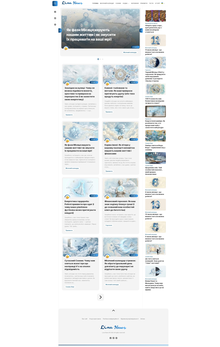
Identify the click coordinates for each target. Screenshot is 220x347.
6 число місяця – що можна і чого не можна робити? (154, 194)
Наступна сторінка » (100, 297)
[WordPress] (55, 18)
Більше (134, 47)
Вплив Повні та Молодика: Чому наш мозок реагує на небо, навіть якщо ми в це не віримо (154, 285)
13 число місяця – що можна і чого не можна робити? (154, 216)
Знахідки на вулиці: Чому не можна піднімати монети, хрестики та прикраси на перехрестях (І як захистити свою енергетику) (80, 94)
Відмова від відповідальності (130, 319)
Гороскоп (109, 225)
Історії (157, 3)
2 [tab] (100, 59)
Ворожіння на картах (151, 23)
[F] (55, 12)
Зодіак (125, 3)
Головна (95, 3)
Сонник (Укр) (70, 287)
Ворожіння (135, 3)
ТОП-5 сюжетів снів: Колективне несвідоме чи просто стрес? (154, 101)
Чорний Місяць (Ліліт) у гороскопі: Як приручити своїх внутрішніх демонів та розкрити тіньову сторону (155, 76)
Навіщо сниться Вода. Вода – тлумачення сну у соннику (155, 148)
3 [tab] (102, 59)
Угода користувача (95, 319)
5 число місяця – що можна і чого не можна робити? (154, 239)
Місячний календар (107, 3)
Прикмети (143, 3)
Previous (60, 30)
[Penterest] (55, 24)
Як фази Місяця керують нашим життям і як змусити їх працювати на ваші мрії (85, 10)
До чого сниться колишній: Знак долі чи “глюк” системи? (154, 261)
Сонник (118, 3)
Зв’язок (142, 319)
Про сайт (84, 319)
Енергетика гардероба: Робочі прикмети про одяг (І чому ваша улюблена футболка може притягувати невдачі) (80, 207)
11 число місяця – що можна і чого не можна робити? (154, 52)
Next (141, 30)
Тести (151, 3)
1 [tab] (98, 59)
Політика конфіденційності (111, 319)
